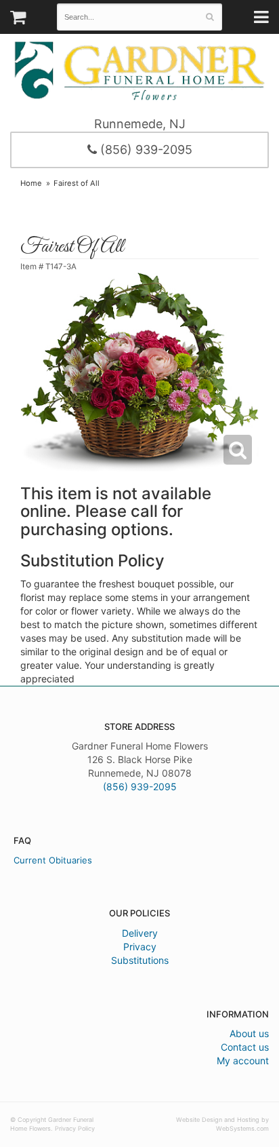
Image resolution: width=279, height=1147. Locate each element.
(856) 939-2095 (144, 149)
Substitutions (140, 960)
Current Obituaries (53, 860)
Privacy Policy (75, 1128)
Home (31, 183)
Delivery (140, 933)
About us (249, 1033)
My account (243, 1060)
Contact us (245, 1047)
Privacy (139, 946)
